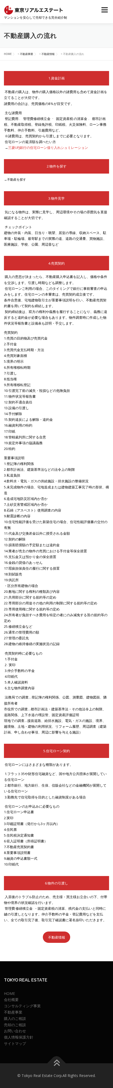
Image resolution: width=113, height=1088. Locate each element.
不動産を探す (16, 179)
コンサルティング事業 (22, 1005)
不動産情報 (56, 937)
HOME (9, 993)
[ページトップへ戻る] (56, 1063)
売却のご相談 (15, 1024)
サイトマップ (15, 1043)
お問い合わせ (15, 1030)
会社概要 (11, 999)
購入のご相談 (15, 1018)
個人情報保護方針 (18, 1037)
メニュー (104, 10)
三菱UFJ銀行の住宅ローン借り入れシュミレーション (48, 147)
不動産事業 (13, 1012)
